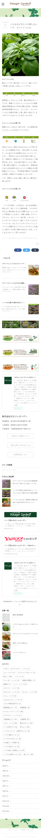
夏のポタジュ (26, 723)
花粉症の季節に (28, 680)
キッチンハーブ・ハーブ (13, 711)
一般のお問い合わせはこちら (20, 445)
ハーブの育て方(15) (25, 238)
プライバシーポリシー (26, 672)
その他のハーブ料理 (11, 742)
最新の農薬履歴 (18, 615)
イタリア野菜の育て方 (12, 703)
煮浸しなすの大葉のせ (20, 643)
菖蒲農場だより (10, 707)
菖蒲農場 (25, 707)
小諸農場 (25, 719)
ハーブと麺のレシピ (11, 735)
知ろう (7, 676)
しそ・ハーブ (9, 672)
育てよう (25, 727)
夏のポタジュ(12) (16, 238)
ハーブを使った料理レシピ (13, 750)
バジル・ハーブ (10, 723)
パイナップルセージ (19, 652)
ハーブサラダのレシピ (12, 739)
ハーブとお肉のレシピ (12, 754)
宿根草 (6, 684)
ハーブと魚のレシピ (11, 746)
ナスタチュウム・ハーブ (12, 700)
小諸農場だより (10, 719)
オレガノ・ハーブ (29, 692)
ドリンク (19, 676)
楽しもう (28, 754)
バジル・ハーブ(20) (6, 238)
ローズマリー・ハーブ (12, 715)
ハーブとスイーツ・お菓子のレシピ (16, 731)
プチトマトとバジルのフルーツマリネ (14, 263)
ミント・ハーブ (19, 684)
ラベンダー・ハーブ (11, 680)
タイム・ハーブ (9, 696)
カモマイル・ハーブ (11, 692)
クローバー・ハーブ (11, 688)
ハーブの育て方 (10, 727)
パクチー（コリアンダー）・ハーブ (16, 669)
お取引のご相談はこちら (20, 436)
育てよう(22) (34, 238)
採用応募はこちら (20, 455)
